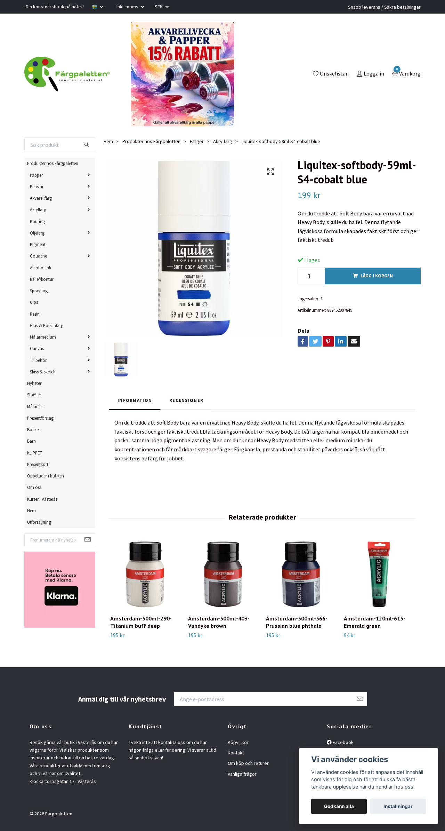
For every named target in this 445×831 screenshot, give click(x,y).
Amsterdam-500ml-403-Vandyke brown (219, 622)
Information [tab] (135, 400)
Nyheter (34, 383)
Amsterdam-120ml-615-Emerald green (374, 622)
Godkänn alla (339, 806)
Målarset (35, 406)
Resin (35, 314)
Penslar (36, 186)
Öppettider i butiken (45, 475)
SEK (159, 6)
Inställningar (398, 806)
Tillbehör (38, 360)
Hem (31, 510)
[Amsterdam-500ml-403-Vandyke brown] (223, 574)
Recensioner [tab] (186, 400)
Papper (36, 175)
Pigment (38, 244)
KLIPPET (34, 453)
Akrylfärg (38, 209)
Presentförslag (40, 418)
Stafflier (34, 394)
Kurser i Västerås (42, 499)
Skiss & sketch (43, 371)
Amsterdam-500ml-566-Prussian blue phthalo (296, 622)
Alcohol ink (40, 267)
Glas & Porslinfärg (46, 325)
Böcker (33, 429)
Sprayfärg (39, 290)
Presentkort (37, 464)
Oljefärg (37, 233)
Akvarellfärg (41, 198)
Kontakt (236, 753)
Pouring (37, 221)
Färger (197, 141)
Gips (34, 302)
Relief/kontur (42, 279)
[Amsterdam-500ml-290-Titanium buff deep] (145, 574)
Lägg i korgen (377, 275)
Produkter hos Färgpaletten (52, 163)
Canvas (37, 348)
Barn (31, 441)
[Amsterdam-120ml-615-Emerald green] (379, 574)
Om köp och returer (248, 763)
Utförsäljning (39, 522)
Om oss (34, 487)
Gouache (38, 256)
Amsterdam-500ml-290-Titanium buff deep (141, 622)
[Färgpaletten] (67, 74)
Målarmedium (43, 337)
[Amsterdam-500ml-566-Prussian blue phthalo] (301, 574)
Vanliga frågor (242, 774)
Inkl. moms (127, 6)
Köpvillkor (238, 742)
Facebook (343, 742)
